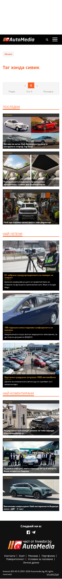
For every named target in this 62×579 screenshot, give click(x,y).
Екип (22, 555)
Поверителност (15, 559)
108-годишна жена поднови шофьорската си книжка (28, 328)
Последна (48, 91)
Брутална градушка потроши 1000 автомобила (30, 377)
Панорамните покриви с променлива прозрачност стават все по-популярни (24, 183)
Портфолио (48, 555)
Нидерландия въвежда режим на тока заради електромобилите (29, 432)
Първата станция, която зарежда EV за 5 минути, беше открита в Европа (30, 470)
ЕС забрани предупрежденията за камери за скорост (28, 276)
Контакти (9, 555)
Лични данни (31, 562)
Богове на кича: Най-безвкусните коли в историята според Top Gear (26, 145)
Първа (12, 91)
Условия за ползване (40, 559)
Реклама (33, 555)
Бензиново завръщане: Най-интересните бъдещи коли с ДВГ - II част (31, 507)
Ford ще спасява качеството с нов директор (27, 222)
